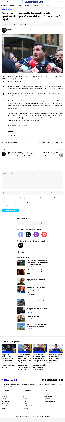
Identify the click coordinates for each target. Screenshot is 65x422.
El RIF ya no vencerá (33, 316)
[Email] (19, 24)
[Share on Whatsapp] (17, 24)
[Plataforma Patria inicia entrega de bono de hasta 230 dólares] (21, 310)
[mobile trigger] (3, 2)
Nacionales (30, 266)
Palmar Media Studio (45, 416)
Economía (30, 312)
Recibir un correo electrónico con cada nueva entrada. (20, 206)
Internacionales (7, 9)
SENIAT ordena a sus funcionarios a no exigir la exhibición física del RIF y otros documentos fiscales (37, 262)
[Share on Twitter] (14, 24)
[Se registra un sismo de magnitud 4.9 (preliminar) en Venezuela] (21, 326)
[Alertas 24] (32, 2)
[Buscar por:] (30, 223)
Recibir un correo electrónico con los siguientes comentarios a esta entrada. (26, 202)
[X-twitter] (55, 380)
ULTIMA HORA (20, 135)
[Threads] (20, 248)
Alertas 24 (5, 370)
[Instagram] (36, 237)
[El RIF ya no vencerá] (21, 318)
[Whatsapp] (43, 380)
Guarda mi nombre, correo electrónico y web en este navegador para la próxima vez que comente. (30, 198)
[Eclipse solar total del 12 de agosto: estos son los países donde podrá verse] (21, 272)
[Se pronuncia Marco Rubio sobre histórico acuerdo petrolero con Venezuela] (56, 348)
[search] (57, 2)
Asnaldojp (9, 29)
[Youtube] (44, 237)
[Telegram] (46, 380)
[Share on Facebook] (11, 24)
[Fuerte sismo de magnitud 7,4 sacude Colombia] (21, 302)
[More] (25, 24)
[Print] (4, 94)
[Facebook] (20, 237)
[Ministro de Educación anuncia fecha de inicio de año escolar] (21, 281)
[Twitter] (28, 237)
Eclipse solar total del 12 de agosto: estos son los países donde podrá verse (37, 271)
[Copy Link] (22, 24)
